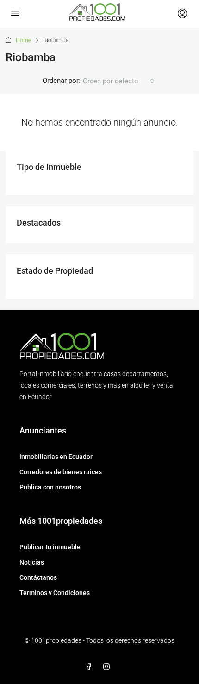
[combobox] (118, 81)
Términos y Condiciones (54, 592)
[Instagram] (108, 667)
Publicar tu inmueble (50, 547)
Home (23, 40)
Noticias (31, 562)
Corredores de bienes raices (60, 472)
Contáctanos (38, 577)
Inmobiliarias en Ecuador (56, 456)
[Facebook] (91, 667)
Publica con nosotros (50, 487)
